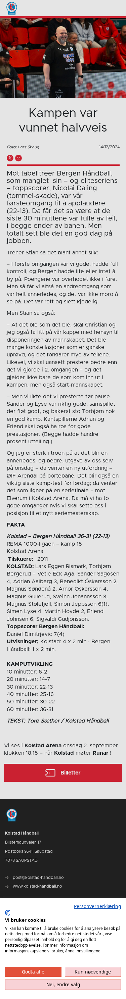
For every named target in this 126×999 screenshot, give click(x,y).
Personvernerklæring (97, 906)
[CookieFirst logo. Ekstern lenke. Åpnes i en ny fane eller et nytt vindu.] (7, 913)
